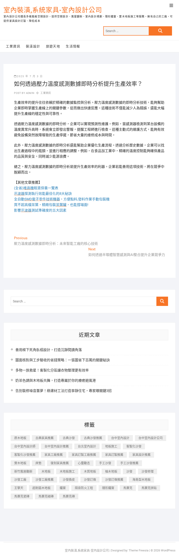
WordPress (168, 550)
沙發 (129, 471)
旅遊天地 (53, 46)
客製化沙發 (133, 446)
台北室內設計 (87, 446)
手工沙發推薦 (129, 463)
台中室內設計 (120, 438)
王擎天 (18, 488)
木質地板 (90, 471)
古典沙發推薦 (93, 438)
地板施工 (111, 446)
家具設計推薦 (141, 454)
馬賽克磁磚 (46, 496)
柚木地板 (111, 471)
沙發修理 (147, 471)
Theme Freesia (138, 550)
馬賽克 (127, 488)
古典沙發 (69, 438)
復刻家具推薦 (60, 463)
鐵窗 (63, 488)
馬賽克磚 (69, 496)
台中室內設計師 (24, 446)
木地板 (46, 471)
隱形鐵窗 (108, 488)
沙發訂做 (90, 479)
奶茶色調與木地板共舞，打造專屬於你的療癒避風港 (55, 380)
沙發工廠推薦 (44, 479)
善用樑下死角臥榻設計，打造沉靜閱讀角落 (48, 350)
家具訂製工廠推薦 (84, 454)
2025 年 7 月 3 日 (30, 76)
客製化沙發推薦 (24, 454)
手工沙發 (105, 463)
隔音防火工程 (84, 488)
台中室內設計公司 (150, 438)
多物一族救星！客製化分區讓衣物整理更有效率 (52, 370)
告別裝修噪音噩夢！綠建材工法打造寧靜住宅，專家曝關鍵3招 (63, 391)
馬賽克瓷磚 (21, 496)
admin (29, 93)
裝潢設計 (33, 46)
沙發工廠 (20, 479)
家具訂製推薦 (114, 454)
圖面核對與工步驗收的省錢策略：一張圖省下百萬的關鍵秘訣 (62, 360)
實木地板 (20, 463)
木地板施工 (67, 471)
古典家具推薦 (44, 438)
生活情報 (73, 46)
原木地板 (20, 438)
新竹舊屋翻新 (23, 471)
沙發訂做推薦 (114, 479)
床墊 (38, 463)
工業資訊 (13, 46)
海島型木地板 (141, 479)
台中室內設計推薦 (57, 446)
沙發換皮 (69, 479)
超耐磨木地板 (41, 488)
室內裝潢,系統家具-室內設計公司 (52, 10)
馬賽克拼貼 (149, 488)
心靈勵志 (84, 463)
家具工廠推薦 (54, 454)
